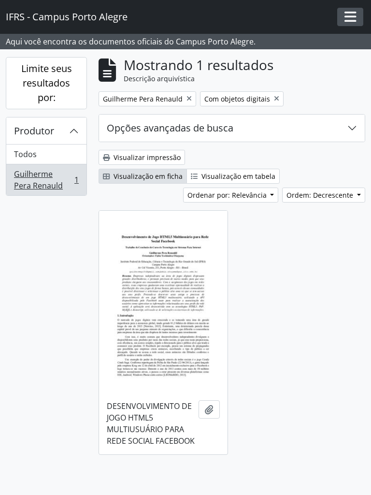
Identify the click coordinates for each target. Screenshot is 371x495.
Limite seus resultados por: (46, 83)
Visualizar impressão (146, 157)
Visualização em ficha (147, 176)
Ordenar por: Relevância (228, 195)
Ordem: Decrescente (320, 195)
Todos (25, 154)
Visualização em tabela (237, 176)
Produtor (34, 130)
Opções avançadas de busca (170, 127)
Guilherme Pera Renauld (46, 180)
